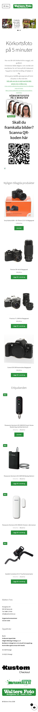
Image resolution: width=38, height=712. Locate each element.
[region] (19, 23)
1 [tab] (17, 30)
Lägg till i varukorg (19, 277)
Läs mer (19, 228)
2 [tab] (20, 30)
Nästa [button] (33, 23)
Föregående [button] (4, 23)
